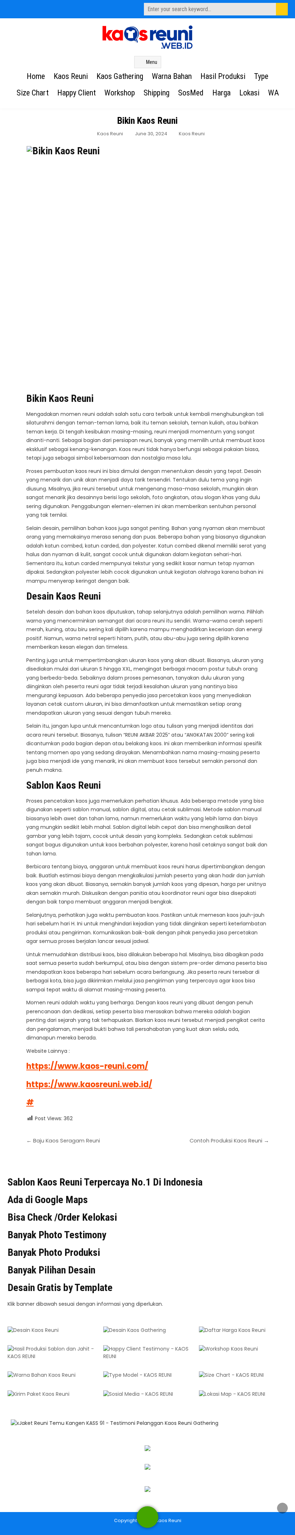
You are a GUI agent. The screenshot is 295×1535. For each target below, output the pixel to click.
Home (36, 76)
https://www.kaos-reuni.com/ (87, 1066)
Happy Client (76, 92)
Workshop (119, 92)
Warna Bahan (172, 76)
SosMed (191, 92)
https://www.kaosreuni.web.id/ (89, 1084)
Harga (221, 92)
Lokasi (249, 92)
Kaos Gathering (119, 76)
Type (261, 76)
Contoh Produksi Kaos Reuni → (229, 1140)
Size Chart (33, 92)
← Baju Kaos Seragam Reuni (63, 1140)
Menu (151, 62)
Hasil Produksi (222, 76)
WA (273, 92)
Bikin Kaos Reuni (147, 120)
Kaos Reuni (71, 76)
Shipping (156, 92)
